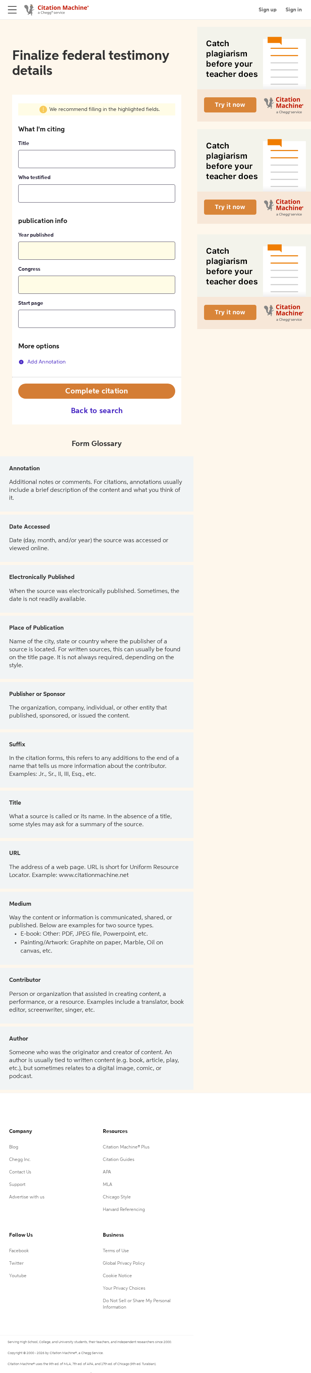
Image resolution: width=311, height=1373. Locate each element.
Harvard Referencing (124, 1210)
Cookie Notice (117, 1276)
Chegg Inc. (20, 1160)
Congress (29, 269)
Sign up (267, 9)
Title (23, 143)
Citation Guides (118, 1160)
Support (17, 1185)
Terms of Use (116, 1251)
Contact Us (20, 1172)
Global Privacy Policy (124, 1263)
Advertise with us (26, 1197)
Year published (35, 235)
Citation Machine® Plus (126, 1147)
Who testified (34, 177)
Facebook (19, 1251)
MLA (107, 1185)
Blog (13, 1147)
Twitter (16, 1263)
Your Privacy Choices (124, 1288)
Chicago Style (117, 1197)
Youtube (18, 1276)
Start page (30, 303)
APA (107, 1172)
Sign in (294, 9)
